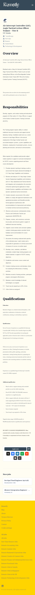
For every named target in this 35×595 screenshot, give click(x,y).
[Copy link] (19, 458)
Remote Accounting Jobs (9, 545)
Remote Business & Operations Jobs (13, 552)
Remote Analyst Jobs (8, 549)
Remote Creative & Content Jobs (12, 556)
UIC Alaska (7, 33)
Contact (4, 524)
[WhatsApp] (22, 454)
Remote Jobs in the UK (9, 574)
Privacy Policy (6, 521)
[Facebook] (13, 454)
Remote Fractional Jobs (9, 563)
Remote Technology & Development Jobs (15, 578)
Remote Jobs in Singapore (10, 571)
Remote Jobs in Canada (9, 567)
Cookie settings (6, 528)
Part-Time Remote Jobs (9, 542)
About (3, 513)
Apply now (15, 449)
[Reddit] (27, 454)
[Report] (29, 449)
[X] (8, 454)
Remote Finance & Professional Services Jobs (16, 560)
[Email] (15, 458)
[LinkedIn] (17, 454)
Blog (2, 510)
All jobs (4, 538)
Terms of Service (7, 517)
